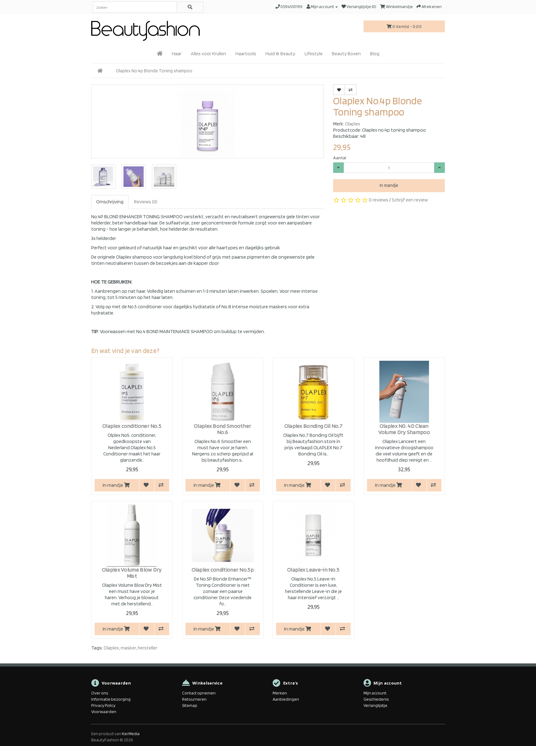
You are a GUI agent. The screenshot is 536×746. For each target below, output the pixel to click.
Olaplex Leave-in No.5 (313, 569)
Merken (280, 692)
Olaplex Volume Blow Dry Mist (132, 572)
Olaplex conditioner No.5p (223, 569)
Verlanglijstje (375, 705)
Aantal (339, 157)
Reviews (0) (145, 202)
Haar (176, 54)
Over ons (99, 692)
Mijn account (375, 692)
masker (128, 648)
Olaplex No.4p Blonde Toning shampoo (154, 71)
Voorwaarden (103, 711)
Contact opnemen (199, 692)
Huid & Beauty (280, 54)
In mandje (389, 185)
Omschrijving (109, 202)
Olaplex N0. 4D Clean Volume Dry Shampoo (404, 429)
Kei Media (131, 733)
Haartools (245, 54)
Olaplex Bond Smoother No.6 (222, 429)
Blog (374, 54)
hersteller (147, 648)
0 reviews (378, 200)
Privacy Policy (103, 705)
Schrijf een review (410, 200)
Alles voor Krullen (208, 54)
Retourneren (194, 699)
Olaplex (352, 124)
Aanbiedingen (286, 699)
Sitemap (189, 705)
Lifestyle (314, 54)
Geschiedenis (376, 699)
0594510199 (291, 6)
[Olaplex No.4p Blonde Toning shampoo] (207, 121)
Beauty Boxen (346, 54)
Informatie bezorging (111, 699)
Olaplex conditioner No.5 (131, 426)
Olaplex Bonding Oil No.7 (313, 426)
